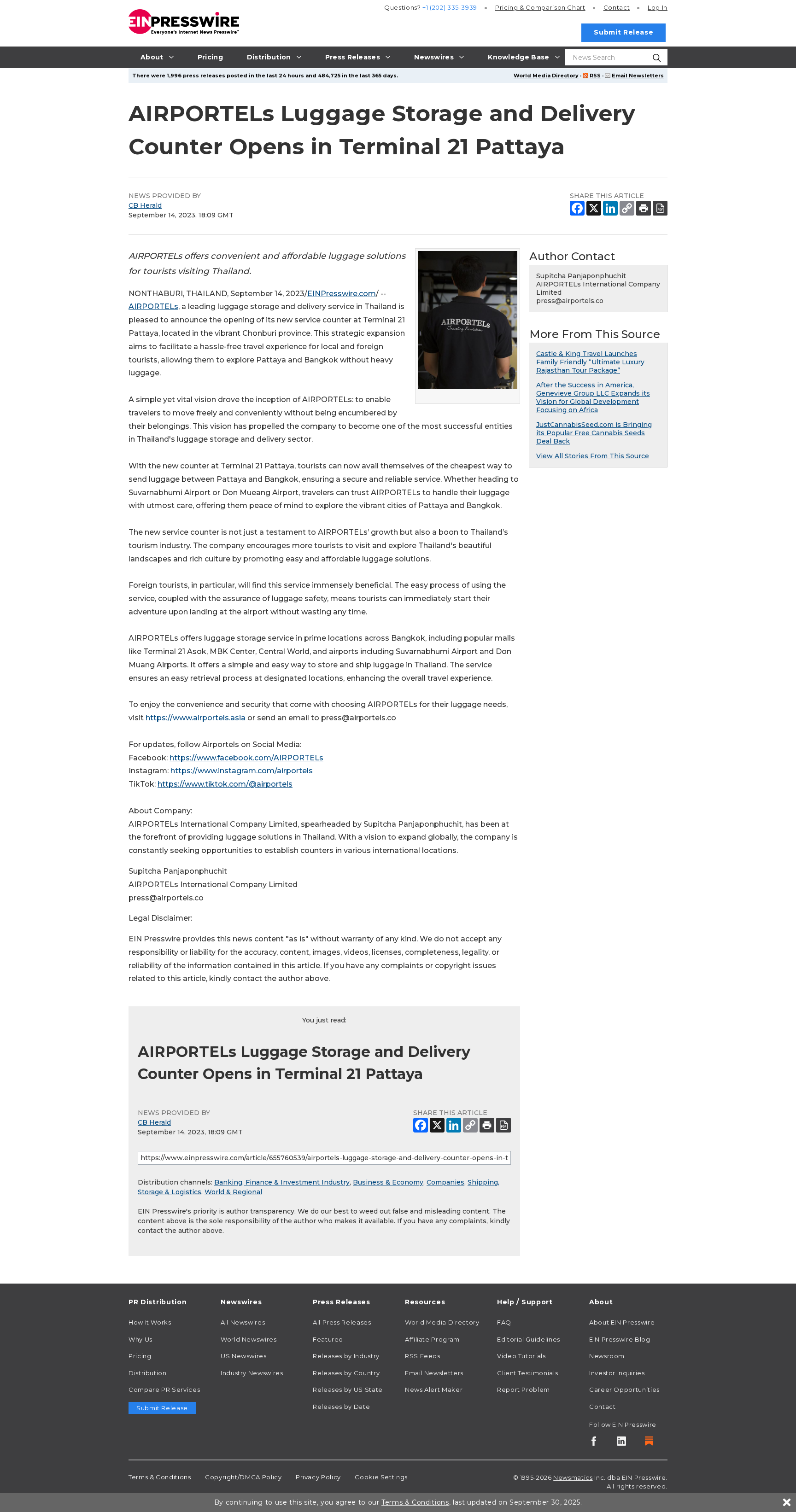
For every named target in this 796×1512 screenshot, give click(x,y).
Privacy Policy (318, 1477)
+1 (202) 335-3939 (449, 7)
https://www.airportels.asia (196, 717)
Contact (616, 7)
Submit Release (623, 32)
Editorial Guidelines (528, 1339)
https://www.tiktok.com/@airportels (225, 784)
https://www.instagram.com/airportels (241, 770)
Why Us (140, 1339)
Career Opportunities (624, 1389)
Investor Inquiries (617, 1373)
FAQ (504, 1322)
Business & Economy (388, 1182)
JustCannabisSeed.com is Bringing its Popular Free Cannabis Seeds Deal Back (594, 432)
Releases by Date (341, 1406)
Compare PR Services (164, 1389)
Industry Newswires (252, 1373)
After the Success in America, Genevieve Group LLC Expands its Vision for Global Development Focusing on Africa (593, 397)
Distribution (148, 1373)
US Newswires (244, 1356)
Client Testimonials (527, 1373)
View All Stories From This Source (592, 456)
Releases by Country (346, 1373)
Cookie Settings (381, 1477)
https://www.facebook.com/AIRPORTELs (246, 757)
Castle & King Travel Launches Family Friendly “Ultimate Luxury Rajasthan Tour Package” (590, 362)
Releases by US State (348, 1389)
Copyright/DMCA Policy (243, 1477)
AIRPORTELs (153, 306)
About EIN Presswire (622, 1322)
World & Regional (233, 1192)
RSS (595, 75)
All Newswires (243, 1322)
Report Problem (523, 1389)
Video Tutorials (521, 1356)
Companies (445, 1182)
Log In (657, 7)
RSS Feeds (422, 1356)
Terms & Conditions (160, 1477)
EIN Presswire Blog (619, 1339)
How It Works (150, 1322)
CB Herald (145, 205)
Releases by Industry (346, 1356)
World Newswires (249, 1339)
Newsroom (607, 1356)
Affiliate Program (432, 1339)
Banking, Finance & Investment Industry (282, 1182)
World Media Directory (546, 75)
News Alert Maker (433, 1389)
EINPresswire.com (341, 293)
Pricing (540, 7)
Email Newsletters (638, 75)
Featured (328, 1339)
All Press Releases (342, 1322)
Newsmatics (572, 1477)
